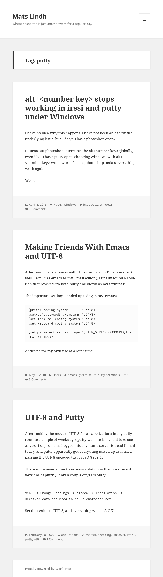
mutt (92, 375)
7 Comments (38, 209)
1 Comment (54, 539)
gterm (83, 375)
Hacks (57, 205)
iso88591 (119, 535)
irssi (86, 205)
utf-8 (125, 375)
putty (94, 205)
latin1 (131, 535)
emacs (72, 375)
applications (70, 535)
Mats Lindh (30, 16)
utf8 (37, 539)
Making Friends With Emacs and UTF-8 (77, 251)
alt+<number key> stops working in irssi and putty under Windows (73, 108)
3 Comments (38, 379)
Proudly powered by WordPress (48, 569)
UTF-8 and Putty (54, 417)
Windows (69, 205)
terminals (113, 375)
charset (90, 535)
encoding (104, 535)
